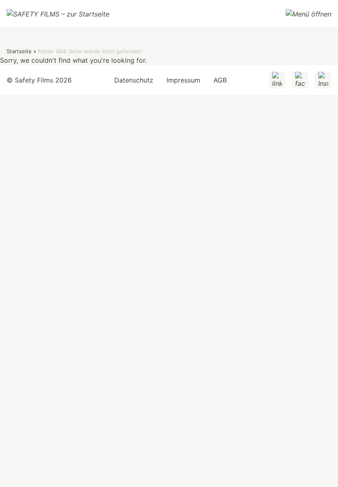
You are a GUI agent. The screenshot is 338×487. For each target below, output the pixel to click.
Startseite (19, 51)
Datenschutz (133, 80)
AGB (220, 80)
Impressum (183, 80)
